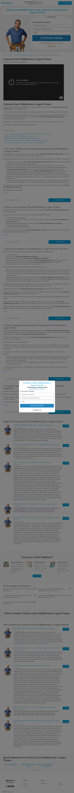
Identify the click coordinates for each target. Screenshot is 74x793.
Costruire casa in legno (28, 394)
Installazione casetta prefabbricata (31, 398)
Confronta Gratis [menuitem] (37, 406)
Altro (23, 401)
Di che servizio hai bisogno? (27, 391)
